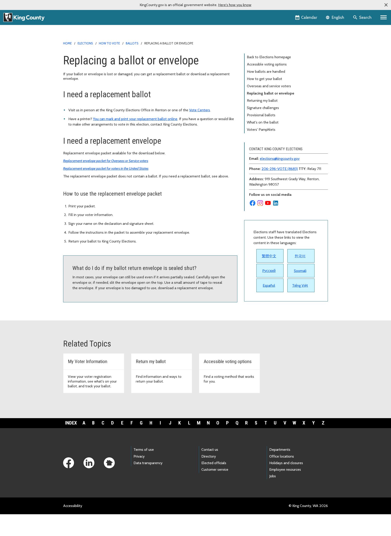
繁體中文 (269, 256)
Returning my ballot (262, 100)
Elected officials (213, 463)
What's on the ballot (263, 122)
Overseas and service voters (269, 86)
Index (71, 423)
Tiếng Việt (300, 285)
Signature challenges (263, 108)
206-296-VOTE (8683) (280, 169)
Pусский (269, 271)
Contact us (209, 449)
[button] (386, 5)
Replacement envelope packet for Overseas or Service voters (105, 161)
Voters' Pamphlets (261, 129)
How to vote (109, 43)
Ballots (132, 43)
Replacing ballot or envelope (270, 93)
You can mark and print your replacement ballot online (135, 119)
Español (269, 285)
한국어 (300, 256)
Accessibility (72, 506)
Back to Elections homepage (269, 57)
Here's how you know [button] (234, 5)
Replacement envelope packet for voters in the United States (105, 168)
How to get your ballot (264, 79)
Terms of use (144, 449)
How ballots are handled (266, 71)
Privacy (139, 456)
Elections (85, 43)
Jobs (272, 476)
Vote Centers (199, 110)
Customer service (214, 469)
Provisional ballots (261, 115)
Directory (208, 456)
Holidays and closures (286, 463)
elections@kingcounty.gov (280, 158)
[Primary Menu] (383, 17)
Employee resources (285, 469)
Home (67, 43)
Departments (279, 449)
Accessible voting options (267, 64)
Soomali (300, 271)
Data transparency (148, 463)
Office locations (281, 456)
